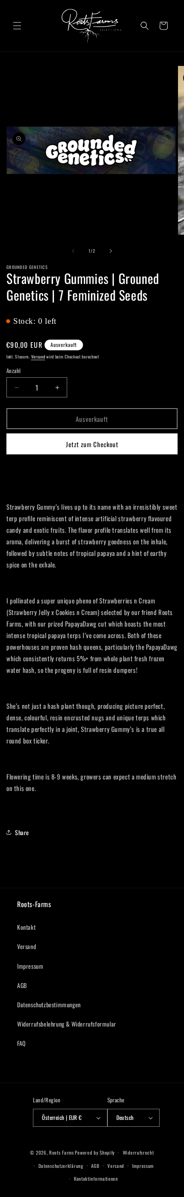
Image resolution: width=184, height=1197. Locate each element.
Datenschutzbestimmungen (49, 1004)
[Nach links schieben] (73, 251)
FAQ (21, 1043)
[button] (17, 25)
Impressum (30, 965)
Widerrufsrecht (138, 1152)
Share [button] (22, 832)
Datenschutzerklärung (61, 1165)
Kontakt (26, 926)
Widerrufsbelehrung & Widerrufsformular (66, 1023)
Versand (38, 356)
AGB (22, 985)
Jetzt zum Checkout (92, 444)
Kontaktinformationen (96, 1178)
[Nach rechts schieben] (110, 251)
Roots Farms (61, 1152)
